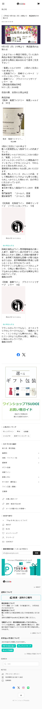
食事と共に (6, 477)
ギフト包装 (6, 467)
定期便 (4, 491)
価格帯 (4, 463)
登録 (36, 553)
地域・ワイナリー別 (9, 458)
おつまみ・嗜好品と (9, 482)
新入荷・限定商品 (8, 448)
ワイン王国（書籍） (9, 487)
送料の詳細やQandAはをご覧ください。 (19, 618)
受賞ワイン (6, 472)
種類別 (4, 453)
